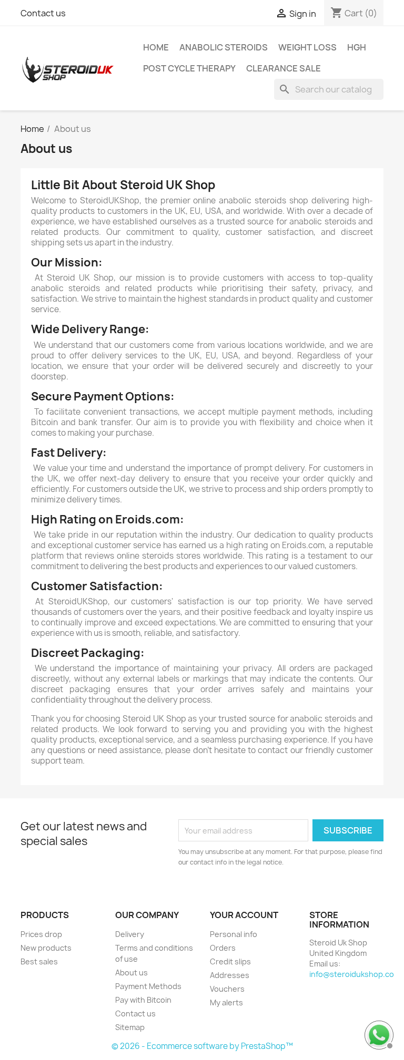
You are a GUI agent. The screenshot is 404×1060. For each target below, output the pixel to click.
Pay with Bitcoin (143, 1000)
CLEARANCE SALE (283, 68)
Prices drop (41, 934)
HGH (356, 47)
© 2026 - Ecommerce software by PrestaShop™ (202, 1046)
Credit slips (230, 961)
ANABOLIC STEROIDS (223, 47)
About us (131, 972)
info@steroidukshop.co (351, 974)
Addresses (229, 975)
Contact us (43, 13)
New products (46, 948)
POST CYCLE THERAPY (189, 68)
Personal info (233, 934)
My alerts (226, 1002)
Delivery (129, 934)
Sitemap (130, 1027)
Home (156, 47)
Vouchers (227, 989)
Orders (223, 948)
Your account (244, 915)
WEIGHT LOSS (307, 47)
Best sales (39, 961)
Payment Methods (148, 986)
